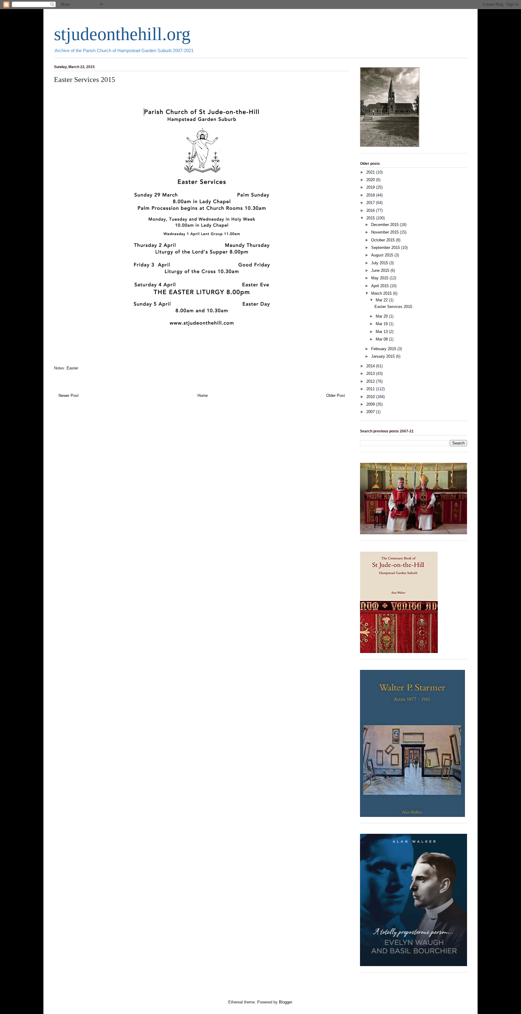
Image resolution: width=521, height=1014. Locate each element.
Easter (72, 368)
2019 (371, 187)
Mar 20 (382, 316)
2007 (371, 412)
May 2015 (380, 278)
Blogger (285, 1002)
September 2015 (386, 247)
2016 (371, 210)
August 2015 (382, 255)
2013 (371, 373)
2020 (371, 179)
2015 (371, 218)
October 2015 (383, 240)
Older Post (335, 395)
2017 (371, 202)
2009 (371, 404)
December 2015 (385, 224)
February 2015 (384, 349)
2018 (371, 195)
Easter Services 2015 (393, 306)
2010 (371, 396)
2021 (371, 172)
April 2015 (380, 286)
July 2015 (380, 263)
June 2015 (380, 270)
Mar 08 (382, 339)
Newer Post (68, 395)
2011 (371, 389)
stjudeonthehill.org (122, 34)
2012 (371, 381)
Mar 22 (382, 300)
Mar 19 (382, 324)
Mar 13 (382, 331)
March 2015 (382, 293)
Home (202, 395)
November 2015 (385, 232)
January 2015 (383, 356)
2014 (371, 366)
